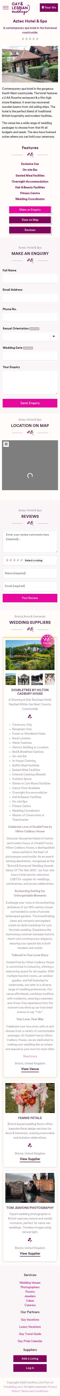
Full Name (9, 270)
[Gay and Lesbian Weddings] (21, 7)
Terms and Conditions (34, 1391)
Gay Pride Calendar (30, 1341)
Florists (30, 1291)
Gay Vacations (30, 1319)
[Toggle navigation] (5, 7)
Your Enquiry (11, 367)
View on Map (30, 219)
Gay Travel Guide (30, 1334)
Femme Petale (30, 1117)
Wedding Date (17, 347)
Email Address (12, 289)
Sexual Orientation (21, 328)
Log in (30, 1368)
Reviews (30, 230)
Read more (30, 1056)
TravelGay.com (12, 1387)
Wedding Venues (30, 1282)
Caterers (30, 1305)
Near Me (50, 7)
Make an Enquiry (30, 209)
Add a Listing (30, 1358)
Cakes (30, 1300)
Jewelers (30, 1296)
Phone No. (10, 309)
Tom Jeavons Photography (30, 1207)
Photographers (30, 1287)
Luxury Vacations (30, 1326)
